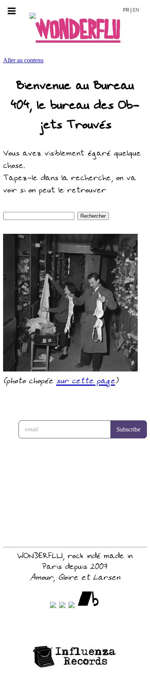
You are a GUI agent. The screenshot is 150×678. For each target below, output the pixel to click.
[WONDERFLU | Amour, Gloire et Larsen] (75, 31)
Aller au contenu (23, 60)
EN (136, 10)
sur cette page (85, 381)
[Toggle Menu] (11, 11)
